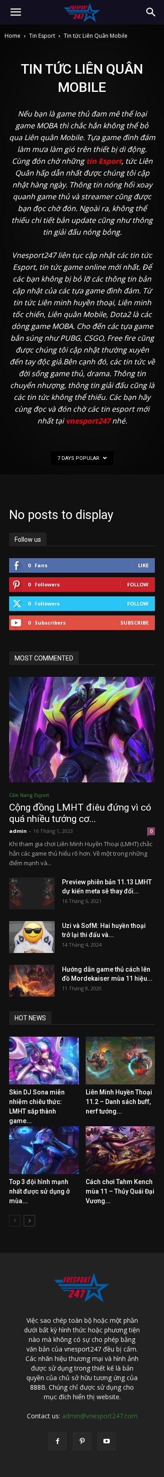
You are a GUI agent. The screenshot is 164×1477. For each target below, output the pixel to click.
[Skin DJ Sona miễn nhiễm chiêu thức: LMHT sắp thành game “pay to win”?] (44, 1060)
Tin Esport (42, 36)
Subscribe (134, 622)
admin (18, 830)
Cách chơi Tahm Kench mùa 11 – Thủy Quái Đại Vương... (120, 1191)
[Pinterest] (82, 1441)
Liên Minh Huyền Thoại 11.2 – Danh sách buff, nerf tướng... (119, 1102)
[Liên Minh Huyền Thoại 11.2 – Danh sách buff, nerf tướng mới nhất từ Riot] (120, 1060)
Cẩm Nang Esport (29, 795)
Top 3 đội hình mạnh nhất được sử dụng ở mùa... (39, 1191)
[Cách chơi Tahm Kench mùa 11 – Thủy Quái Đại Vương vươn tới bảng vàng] (120, 1150)
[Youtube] (106, 1441)
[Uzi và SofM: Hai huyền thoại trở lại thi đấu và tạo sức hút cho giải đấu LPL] (32, 937)
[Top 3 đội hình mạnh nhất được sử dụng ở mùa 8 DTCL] (44, 1150)
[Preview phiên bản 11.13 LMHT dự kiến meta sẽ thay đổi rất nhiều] (32, 893)
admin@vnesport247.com (100, 1415)
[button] (15, 12)
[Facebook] (57, 1441)
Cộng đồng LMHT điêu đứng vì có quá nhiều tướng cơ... (80, 813)
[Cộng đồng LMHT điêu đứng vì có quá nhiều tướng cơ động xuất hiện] (82, 729)
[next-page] (29, 1220)
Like (143, 565)
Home (12, 36)
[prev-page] (14, 1220)
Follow (138, 584)
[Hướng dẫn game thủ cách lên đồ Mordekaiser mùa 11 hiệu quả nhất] (32, 981)
